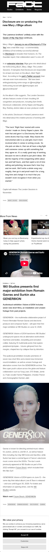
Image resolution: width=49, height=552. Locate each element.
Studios (9, 9)
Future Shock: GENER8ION (24, 496)
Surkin (42, 504)
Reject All (24, 547)
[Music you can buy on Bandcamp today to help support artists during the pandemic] (15, 227)
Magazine (38, 9)
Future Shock (21, 467)
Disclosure (23, 200)
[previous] (41, 215)
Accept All (24, 535)
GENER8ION (11, 504)
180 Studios (34, 504)
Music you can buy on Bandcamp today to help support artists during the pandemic (15, 241)
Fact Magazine (24, 4)
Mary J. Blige (12, 200)
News (4, 17)
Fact (10, 17)
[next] (46, 215)
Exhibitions (19, 9)
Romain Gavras (23, 504)
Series (29, 9)
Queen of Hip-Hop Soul (13, 38)
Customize (24, 541)
